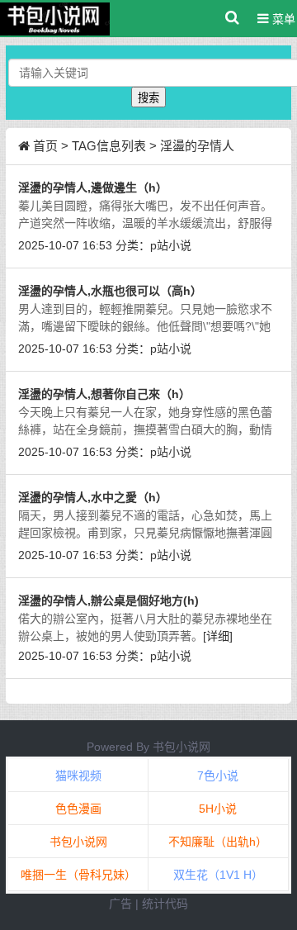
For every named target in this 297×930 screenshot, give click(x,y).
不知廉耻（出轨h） (217, 841)
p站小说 (170, 245)
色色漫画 (78, 808)
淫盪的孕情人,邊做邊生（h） (92, 187)
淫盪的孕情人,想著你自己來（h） (104, 394)
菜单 (282, 19)
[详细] (218, 636)
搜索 (148, 98)
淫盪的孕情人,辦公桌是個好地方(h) (108, 600)
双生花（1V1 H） (218, 874)
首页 (45, 146)
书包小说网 (181, 746)
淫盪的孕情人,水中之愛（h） (92, 497)
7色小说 (217, 775)
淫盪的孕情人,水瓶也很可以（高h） (110, 290)
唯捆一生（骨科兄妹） (78, 874)
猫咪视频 (78, 775)
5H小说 (218, 808)
